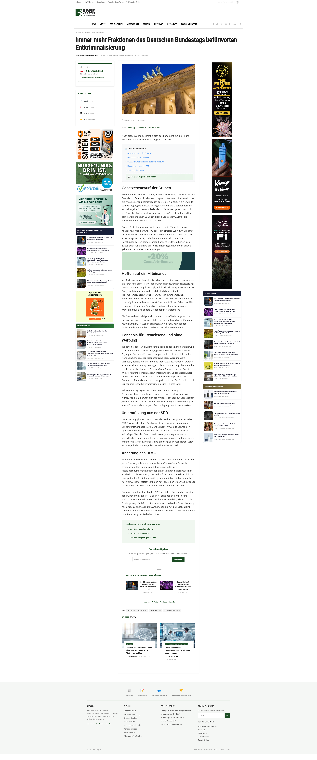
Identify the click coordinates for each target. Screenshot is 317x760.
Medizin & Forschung (132, 714)
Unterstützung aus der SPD (138, 166)
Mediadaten (202, 730)
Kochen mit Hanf (155, 611)
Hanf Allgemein (89, 2)
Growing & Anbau (130, 718)
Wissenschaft (133, 24)
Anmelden (178, 560)
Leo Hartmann (173, 656)
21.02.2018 (102, 55)
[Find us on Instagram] (217, 24)
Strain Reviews (119, 2)
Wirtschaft (172, 24)
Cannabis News (130, 711)
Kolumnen (79, 2)
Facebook (140, 128)
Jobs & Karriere (203, 736)
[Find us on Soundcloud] (235, 24)
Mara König (133, 656)
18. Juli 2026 (149, 592)
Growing (146, 24)
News (94, 24)
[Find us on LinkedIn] (230, 24)
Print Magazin (130, 2)
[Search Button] (240, 24)
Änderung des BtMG (135, 170)
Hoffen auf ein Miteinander (138, 158)
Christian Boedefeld (87, 55)
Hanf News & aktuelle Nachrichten (93, 32)
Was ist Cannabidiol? (168, 721)
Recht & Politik (116, 24)
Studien (129, 644)
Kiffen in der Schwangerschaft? (172, 724)
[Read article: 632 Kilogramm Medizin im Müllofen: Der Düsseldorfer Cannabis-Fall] (132, 585)
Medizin (103, 24)
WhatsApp (131, 128)
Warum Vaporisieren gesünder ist (172, 717)
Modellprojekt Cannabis (172, 611)
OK (227, 716)
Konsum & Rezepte (131, 729)
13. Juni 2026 (183, 592)
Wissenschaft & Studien (133, 736)
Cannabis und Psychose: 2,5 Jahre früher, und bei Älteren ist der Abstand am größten (139, 650)
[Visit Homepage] (90, 12)
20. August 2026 (171, 659)
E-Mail (157, 128)
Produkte (111, 2)
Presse (228, 750)
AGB (215, 750)
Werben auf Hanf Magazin (207, 726)
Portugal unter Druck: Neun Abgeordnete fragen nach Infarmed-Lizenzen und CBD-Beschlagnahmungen (177, 711)
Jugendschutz (142, 611)
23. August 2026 (145, 656)
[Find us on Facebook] (213, 24)
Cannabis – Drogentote (139, 533)
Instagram (146, 602)
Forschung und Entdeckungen (176, 644)
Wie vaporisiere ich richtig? (170, 714)
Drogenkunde (101, 2)
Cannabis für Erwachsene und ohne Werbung (145, 162)
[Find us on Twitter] (222, 24)
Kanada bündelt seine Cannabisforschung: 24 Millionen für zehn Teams (177, 650)
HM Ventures (202, 733)
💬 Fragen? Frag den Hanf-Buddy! (142, 177)
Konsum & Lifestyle (189, 24)
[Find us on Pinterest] (226, 24)
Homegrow (131, 611)
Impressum (198, 750)
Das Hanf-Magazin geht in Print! (143, 538)
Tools (138, 2)
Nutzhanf (158, 24)
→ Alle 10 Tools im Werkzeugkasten (92, 78)
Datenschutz (208, 750)
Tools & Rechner (204, 740)
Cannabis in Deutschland (135, 198)
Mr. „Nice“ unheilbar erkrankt (142, 529)
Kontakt (221, 750)
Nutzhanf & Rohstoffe (132, 725)
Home (78, 32)
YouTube (155, 602)
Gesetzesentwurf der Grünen (139, 153)
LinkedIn (151, 128)
